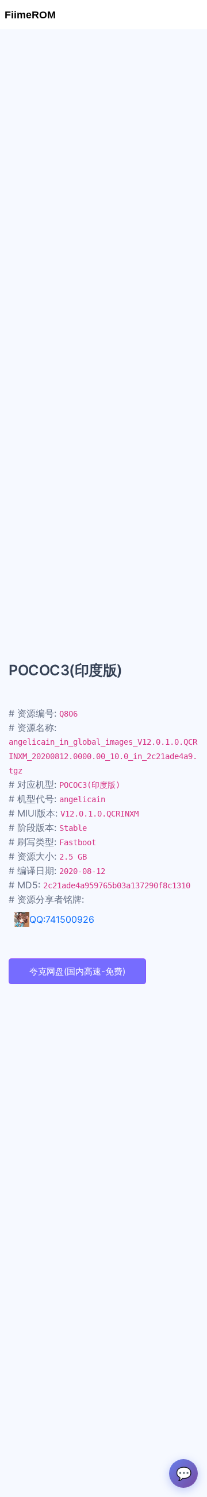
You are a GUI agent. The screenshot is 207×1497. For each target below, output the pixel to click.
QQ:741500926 (61, 919)
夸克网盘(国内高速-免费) (77, 971)
